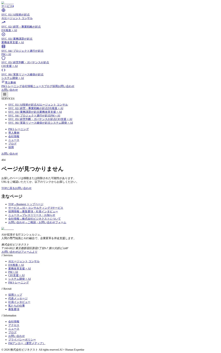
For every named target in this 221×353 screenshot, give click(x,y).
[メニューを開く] (4, 94)
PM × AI (13, 272)
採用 (55, 86)
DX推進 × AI (16, 264)
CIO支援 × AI (16, 275)
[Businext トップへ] (7, 2)
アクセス (13, 325)
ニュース (38, 86)
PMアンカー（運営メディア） (26, 343)
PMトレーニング (11, 86)
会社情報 (27, 86)
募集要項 (13, 309)
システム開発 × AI (19, 278)
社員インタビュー (19, 302)
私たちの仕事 (16, 305)
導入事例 (13, 132)
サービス (7, 6)
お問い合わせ (66, 86)
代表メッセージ (18, 298)
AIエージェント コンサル (24, 261)
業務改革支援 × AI (19, 268)
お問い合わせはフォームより (19, 251)
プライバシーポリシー (22, 339)
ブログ (48, 86)
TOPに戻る (8, 188)
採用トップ (15, 294)
